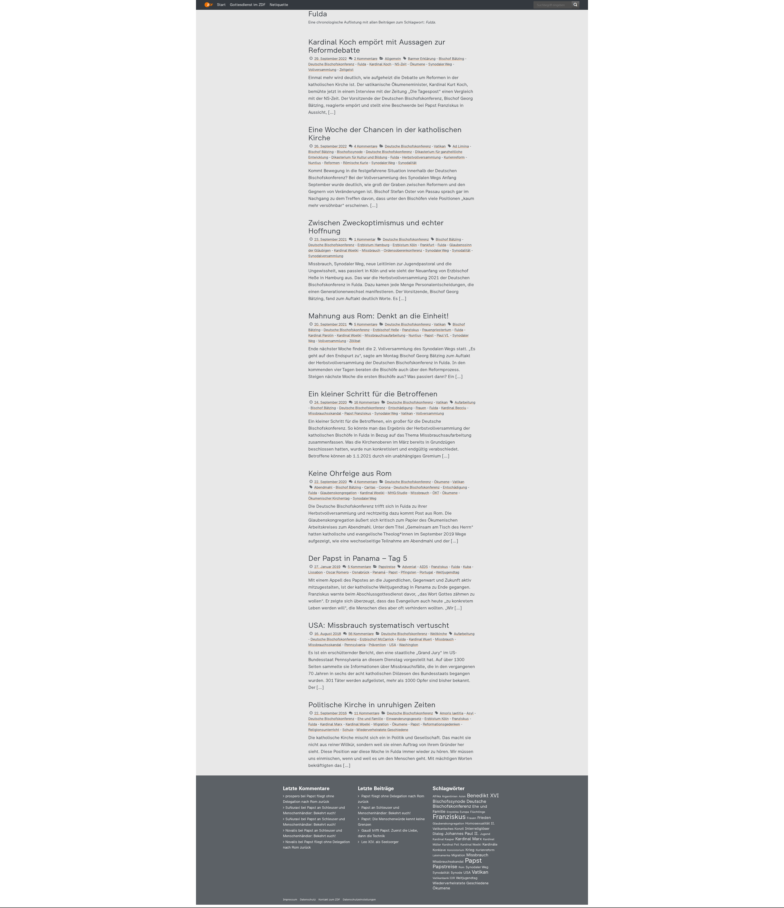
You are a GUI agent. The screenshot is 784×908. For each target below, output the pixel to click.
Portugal (426, 572)
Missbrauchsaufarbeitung (385, 335)
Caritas (369, 487)
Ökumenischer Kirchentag (329, 498)
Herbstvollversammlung (421, 157)
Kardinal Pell (450, 844)
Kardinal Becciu (453, 408)
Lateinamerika (441, 855)
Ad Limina (461, 146)
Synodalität (407, 163)
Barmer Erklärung (421, 59)
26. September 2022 (330, 146)
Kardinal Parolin (321, 335)
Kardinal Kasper (443, 839)
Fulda (361, 64)
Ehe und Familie (370, 719)
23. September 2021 (330, 239)
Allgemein (393, 59)
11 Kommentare (366, 713)
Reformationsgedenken (441, 724)
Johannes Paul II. (462, 833)
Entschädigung (400, 408)
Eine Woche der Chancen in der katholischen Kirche (385, 133)
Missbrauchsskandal (324, 413)
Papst (428, 335)
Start (221, 4)
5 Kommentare (365, 324)
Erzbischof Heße (386, 330)
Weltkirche (438, 634)
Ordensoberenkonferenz (403, 250)
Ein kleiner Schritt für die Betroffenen (373, 393)
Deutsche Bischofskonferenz (331, 64)
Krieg (470, 850)
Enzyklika (453, 811)
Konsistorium (455, 850)
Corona (384, 487)
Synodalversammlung (325, 256)
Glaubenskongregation (338, 493)
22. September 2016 (330, 713)
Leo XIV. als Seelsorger (380, 842)
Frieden (484, 817)
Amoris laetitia (451, 713)
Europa (464, 811)
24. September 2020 (330, 402)
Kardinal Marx (331, 724)
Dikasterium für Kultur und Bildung (359, 157)
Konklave (439, 850)
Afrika (437, 796)
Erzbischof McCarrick (377, 639)
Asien (462, 796)
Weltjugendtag (447, 572)
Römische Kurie (355, 163)
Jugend (485, 833)
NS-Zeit (400, 64)
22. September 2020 (330, 482)
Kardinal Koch (380, 64)
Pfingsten (408, 572)
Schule (347, 730)
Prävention (377, 645)
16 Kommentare (366, 402)
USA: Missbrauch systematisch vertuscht (378, 625)
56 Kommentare (361, 634)
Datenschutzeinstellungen (359, 899)
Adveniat (409, 567)
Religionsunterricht (323, 730)
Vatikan (440, 146)
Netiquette (279, 4)
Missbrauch (371, 250)
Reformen (332, 163)
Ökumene (417, 64)
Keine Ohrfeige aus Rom (350, 473)
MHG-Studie (397, 493)
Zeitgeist (346, 70)
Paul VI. (443, 335)
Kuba (467, 567)
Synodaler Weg (440, 64)
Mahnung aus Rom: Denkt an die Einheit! (378, 315)
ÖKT (435, 493)
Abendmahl (323, 487)
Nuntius (314, 163)
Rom (461, 867)
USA (392, 645)
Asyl (470, 713)
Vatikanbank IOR (444, 878)
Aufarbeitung (465, 402)
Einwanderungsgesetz (403, 719)
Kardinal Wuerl (420, 639)
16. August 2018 (327, 634)
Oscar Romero (337, 572)
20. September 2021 (330, 324)
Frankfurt (427, 245)
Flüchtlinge (477, 811)
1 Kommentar (364, 239)
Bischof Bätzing (451, 59)
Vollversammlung (322, 70)
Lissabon (315, 572)
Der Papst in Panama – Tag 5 (357, 558)
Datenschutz (308, 899)
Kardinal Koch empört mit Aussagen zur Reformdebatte (376, 46)
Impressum (290, 899)
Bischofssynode (350, 152)
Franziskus (410, 330)
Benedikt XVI (483, 795)
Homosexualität (477, 823)
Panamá (379, 572)
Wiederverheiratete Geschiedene (382, 730)
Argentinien (450, 796)
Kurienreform (454, 157)
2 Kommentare (365, 59)
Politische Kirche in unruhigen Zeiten (371, 704)
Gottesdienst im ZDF (247, 4)
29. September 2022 (330, 59)
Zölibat (354, 341)
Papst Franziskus (357, 413)
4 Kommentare (365, 146)
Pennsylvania (354, 645)
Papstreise (387, 567)
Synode (456, 873)
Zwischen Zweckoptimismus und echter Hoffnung (375, 226)
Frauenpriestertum (436, 330)
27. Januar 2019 (327, 567)
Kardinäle (489, 844)
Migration (381, 724)
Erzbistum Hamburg (373, 245)
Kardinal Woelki (346, 250)
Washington (408, 645)
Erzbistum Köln (405, 245)
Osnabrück (360, 572)
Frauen (421, 408)
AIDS (424, 567)
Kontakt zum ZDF (329, 899)
